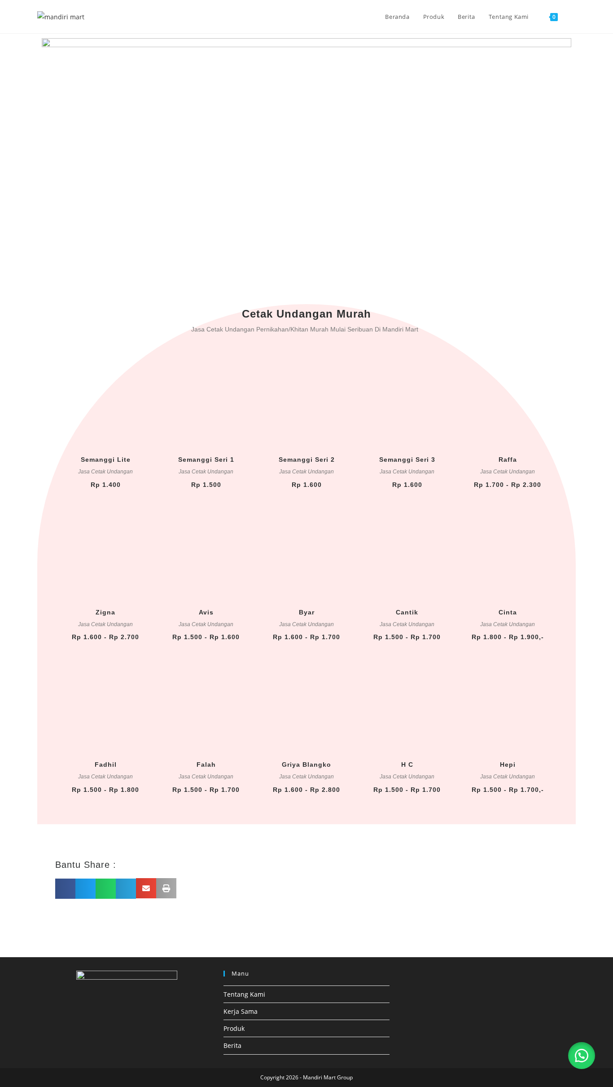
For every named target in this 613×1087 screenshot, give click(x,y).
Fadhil (106, 764)
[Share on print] (166, 888)
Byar (307, 612)
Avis (206, 612)
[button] (581, 1055)
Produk (234, 1028)
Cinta (508, 612)
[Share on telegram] (126, 889)
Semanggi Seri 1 (206, 459)
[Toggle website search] (573, 16)
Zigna (105, 612)
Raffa (508, 459)
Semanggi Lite (106, 459)
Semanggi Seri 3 (407, 459)
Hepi (508, 764)
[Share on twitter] (85, 889)
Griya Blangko (306, 764)
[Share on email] (146, 888)
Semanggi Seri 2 (307, 459)
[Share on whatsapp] (106, 889)
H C (407, 764)
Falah (206, 764)
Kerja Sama (240, 1011)
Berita (232, 1045)
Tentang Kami (244, 994)
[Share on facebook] (65, 889)
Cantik (407, 612)
